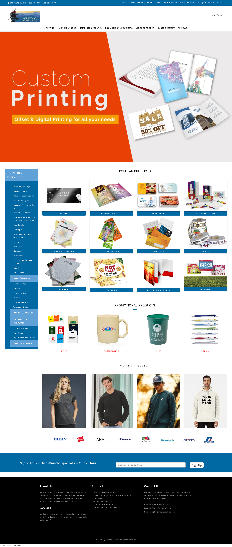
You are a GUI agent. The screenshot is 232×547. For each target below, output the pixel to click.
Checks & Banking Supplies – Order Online (23, 218)
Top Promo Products (22, 337)
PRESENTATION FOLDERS (158, 290)
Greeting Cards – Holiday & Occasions (24, 235)
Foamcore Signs (20, 293)
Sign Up (197, 465)
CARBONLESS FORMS (64, 251)
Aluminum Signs (20, 284)
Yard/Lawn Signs (20, 307)
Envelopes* (18, 230)
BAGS (64, 351)
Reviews (220, 3)
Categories (18, 333)
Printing (124, 3)
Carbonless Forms (21, 213)
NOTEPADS (64, 289)
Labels (16, 242)
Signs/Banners (137, 3)
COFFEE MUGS (111, 351)
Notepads (17, 251)
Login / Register (217, 15)
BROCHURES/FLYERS (205, 213)
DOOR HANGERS (111, 251)
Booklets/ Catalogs (21, 187)
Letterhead (18, 246)
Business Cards (20, 191)
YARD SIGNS (205, 289)
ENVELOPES (158, 251)
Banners (17, 288)
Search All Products (22, 328)
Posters (16, 298)
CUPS (158, 351)
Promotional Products (173, 3)
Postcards (18, 256)
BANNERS (64, 213)
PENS (206, 351)
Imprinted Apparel (153, 3)
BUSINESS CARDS (158, 213)
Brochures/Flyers (21, 200)
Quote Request (208, 3)
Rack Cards (18, 268)
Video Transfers (22, 343)
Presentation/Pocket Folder (22, 261)
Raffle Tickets (19, 272)
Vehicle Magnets (20, 302)
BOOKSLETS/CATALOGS (111, 213)
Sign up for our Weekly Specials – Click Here (58, 463)
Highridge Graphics (111, 540)
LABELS (205, 251)
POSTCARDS (111, 290)
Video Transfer (192, 3)
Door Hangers (19, 225)
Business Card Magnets (23, 196)
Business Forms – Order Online (23, 206)
